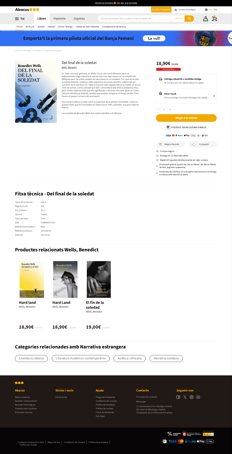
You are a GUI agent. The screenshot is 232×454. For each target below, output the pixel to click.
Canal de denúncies (105, 412)
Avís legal (100, 416)
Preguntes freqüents (105, 397)
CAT (210, 9)
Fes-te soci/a (61, 397)
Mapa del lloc (54, 442)
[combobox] (131, 19)
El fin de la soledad (95, 305)
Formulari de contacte (146, 397)
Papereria (60, 18)
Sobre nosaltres (22, 397)
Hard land (27, 302)
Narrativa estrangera (53, 50)
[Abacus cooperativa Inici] (28, 10)
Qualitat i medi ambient (26, 401)
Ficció (19, 26)
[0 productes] (214, 20)
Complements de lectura (114, 26)
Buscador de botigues (25, 404)
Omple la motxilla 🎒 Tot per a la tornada (116, 3)
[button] (205, 19)
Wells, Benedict (69, 67)
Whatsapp (141, 401)
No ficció (30, 26)
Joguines (79, 18)
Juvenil (41, 26)
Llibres (42, 18)
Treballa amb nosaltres (26, 408)
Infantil (51, 26)
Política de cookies (104, 408)
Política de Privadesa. (163, 412)
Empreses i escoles (24, 412)
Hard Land (61, 302)
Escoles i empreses (161, 9)
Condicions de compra (106, 401)
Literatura (38, 50)
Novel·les (27, 50)
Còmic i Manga (65, 26)
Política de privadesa (105, 404)
